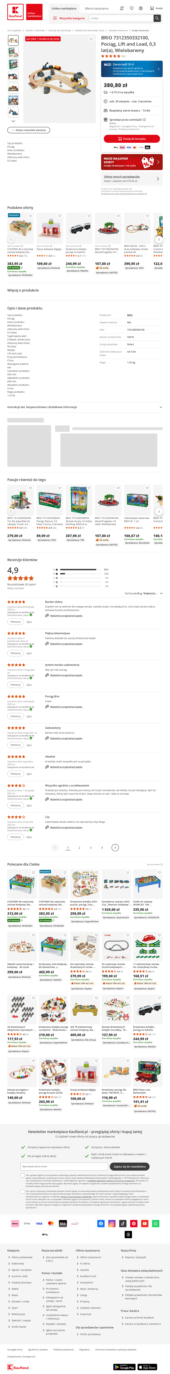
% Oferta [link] (85, 1263)
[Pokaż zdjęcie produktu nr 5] (13, 88)
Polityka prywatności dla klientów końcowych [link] (143, 1296)
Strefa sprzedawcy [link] (90, 1334)
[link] (96, 8)
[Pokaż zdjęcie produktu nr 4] (13, 76)
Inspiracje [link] (85, 1314)
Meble (15, 1288)
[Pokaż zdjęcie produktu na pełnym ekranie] (59, 78)
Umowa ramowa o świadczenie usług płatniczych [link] (142, 1279)
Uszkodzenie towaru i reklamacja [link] (57, 1317)
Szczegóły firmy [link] (15, 1349)
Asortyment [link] (86, 1282)
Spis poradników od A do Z (57, 1259)
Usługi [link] (83, 1295)
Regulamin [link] (84, 1349)
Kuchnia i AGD (20, 1276)
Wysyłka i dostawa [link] (56, 1323)
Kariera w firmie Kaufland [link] (139, 1317)
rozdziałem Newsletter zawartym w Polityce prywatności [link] (111, 1180)
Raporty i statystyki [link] (135, 1257)
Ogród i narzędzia (22, 1269)
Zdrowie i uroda (20, 1301)
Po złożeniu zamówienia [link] (52, 1290)
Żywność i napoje (21, 1320)
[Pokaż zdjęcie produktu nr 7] (13, 112)
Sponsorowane (13, 246)
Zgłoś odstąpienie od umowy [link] (56, 1308)
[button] (81, 569)
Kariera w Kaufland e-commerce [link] (143, 1323)
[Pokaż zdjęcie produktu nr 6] (13, 100)
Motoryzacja (18, 1314)
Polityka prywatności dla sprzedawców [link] (138, 1288)
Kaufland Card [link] (88, 1276)
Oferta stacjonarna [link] (90, 1257)
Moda (15, 1295)
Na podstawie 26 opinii (21, 584)
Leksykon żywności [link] (90, 1307)
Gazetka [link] (84, 1269)
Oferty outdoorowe (22, 1257)
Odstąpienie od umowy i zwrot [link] (54, 1299)
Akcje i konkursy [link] (89, 1288)
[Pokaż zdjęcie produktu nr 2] (13, 52)
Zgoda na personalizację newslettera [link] (76, 1196)
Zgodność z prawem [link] (38, 1349)
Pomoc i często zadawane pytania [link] (56, 1281)
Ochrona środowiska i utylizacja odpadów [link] (115, 1349)
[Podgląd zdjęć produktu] (13, 78)
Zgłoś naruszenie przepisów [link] (55, 1332)
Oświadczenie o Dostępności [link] (21, 1356)
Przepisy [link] (84, 1301)
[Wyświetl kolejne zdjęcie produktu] (13, 121)
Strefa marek (19, 1326)
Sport (15, 1307)
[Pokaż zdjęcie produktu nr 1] (13, 40)
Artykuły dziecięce (22, 1282)
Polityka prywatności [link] (63, 1349)
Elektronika (18, 1263)
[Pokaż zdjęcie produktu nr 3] (13, 64)
